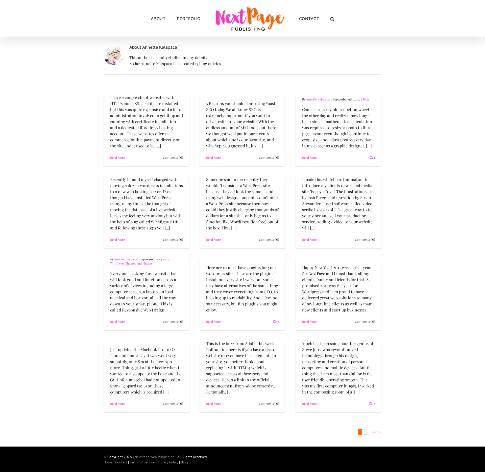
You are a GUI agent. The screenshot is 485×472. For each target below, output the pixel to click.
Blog (366, 99)
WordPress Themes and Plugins (131, 263)
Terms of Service (142, 462)
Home (108, 462)
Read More (117, 157)
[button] (319, 18)
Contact (121, 462)
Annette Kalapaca (318, 99)
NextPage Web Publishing (155, 457)
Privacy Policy (167, 462)
